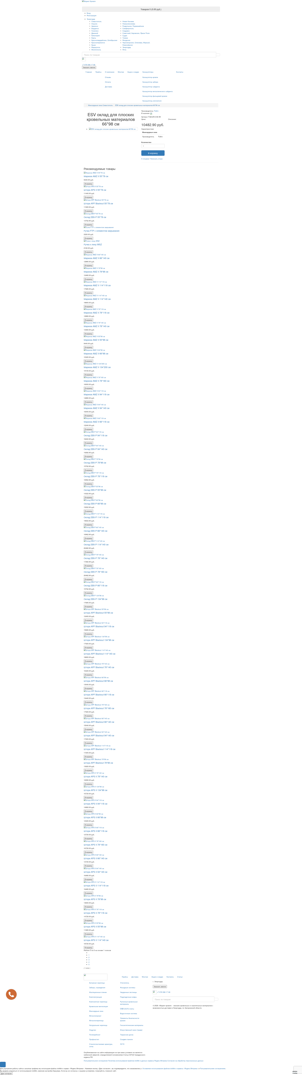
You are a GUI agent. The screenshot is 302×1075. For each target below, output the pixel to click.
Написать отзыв (156, 159)
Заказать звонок (89, 67)
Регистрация (91, 15)
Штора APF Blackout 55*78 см (98, 203)
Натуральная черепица (98, 1025)
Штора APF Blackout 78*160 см (99, 708)
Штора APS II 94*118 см (95, 803)
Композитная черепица (98, 1001)
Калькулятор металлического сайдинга (158, 91)
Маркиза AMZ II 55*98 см (96, 339)
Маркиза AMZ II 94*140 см (96, 408)
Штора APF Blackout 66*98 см (98, 680)
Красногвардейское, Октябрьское (104, 40)
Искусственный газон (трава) (131, 1030)
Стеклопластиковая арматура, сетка (101, 1045)
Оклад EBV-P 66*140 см (95, 530)
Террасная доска (126, 1034)
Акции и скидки (133, 72)
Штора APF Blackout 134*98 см (99, 639)
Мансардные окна (96, 1011)
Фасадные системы (127, 987)
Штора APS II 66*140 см (95, 858)
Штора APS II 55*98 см (95, 926)
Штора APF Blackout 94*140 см (99, 735)
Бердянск (95, 28)
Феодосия (126, 40)
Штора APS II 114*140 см (96, 940)
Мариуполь (95, 47)
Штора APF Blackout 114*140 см (99, 653)
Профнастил (94, 1039)
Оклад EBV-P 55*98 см (95, 489)
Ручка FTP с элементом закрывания (101, 230)
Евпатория (95, 35)
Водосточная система (128, 1013)
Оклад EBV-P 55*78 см (95, 217)
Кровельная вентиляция (98, 1006)
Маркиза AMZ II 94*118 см (96, 394)
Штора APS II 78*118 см (95, 912)
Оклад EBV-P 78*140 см (95, 558)
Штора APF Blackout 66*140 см (99, 721)
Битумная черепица (97, 983)
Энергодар (91, 19)
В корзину (153, 153)
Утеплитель (124, 983)
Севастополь (96, 21)
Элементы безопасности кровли (129, 1019)
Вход (88, 13)
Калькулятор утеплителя (152, 101)
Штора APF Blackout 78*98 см (98, 762)
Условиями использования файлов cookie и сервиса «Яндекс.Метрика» (170, 1068)
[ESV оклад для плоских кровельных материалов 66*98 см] (113, 129)
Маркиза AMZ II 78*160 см (96, 380)
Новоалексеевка (128, 24)
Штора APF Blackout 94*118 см (99, 626)
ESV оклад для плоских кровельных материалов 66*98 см (137, 105)
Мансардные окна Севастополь (100, 105)
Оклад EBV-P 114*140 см (96, 544)
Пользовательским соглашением (212, 1068)
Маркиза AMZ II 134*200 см (97, 367)
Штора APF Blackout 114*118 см (99, 749)
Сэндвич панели (126, 1039)
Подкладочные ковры (128, 997)
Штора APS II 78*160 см (95, 844)
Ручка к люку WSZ (93, 244)
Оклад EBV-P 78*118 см (95, 476)
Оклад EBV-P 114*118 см (96, 517)
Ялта (124, 49)
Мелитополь (96, 49)
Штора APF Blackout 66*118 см (99, 694)
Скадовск (126, 31)
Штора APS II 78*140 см (95, 776)
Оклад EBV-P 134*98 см (95, 598)
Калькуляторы (148, 72)
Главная (89, 72)
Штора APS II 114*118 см (96, 885)
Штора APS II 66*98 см (95, 817)
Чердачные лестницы (128, 992)
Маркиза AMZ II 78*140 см (96, 326)
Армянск (94, 26)
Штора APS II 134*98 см (95, 790)
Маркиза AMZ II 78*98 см (96, 271)
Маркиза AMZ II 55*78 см (96, 176)
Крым (93, 45)
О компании (109, 72)
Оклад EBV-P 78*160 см (95, 571)
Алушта (94, 24)
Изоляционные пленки (98, 992)
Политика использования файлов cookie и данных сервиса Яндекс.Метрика (137, 1060)
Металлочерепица (96, 1020)
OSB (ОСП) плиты (127, 1008)
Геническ (94, 31)
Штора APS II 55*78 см (95, 189)
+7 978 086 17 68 (88, 64)
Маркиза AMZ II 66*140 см (96, 258)
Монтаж (121, 72)
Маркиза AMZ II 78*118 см (96, 312)
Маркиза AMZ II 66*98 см (96, 353)
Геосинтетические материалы (131, 1025)
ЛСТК (122, 1044)
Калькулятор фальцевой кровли (155, 96)
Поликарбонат (94, 1034)
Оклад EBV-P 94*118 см (95, 435)
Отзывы (108, 77)
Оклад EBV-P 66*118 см (95, 585)
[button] (3, 1064)
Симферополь (128, 28)
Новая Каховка (128, 21)
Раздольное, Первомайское (133, 26)
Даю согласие (6, 1073)
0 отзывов (145, 159)
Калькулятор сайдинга (151, 86)
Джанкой (94, 33)
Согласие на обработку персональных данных (185, 1060)
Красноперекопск (98, 42)
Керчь (93, 38)
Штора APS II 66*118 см (95, 830)
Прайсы (98, 72)
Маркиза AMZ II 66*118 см (96, 421)
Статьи (179, 977)
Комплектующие (95, 997)
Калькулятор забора (150, 82)
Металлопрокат (95, 1016)
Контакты (179, 72)
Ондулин (92, 1030)
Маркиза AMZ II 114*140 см (97, 298)
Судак (124, 35)
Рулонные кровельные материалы (129, 1002)
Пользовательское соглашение (96, 1060)
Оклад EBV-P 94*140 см (95, 448)
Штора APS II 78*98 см (95, 899)
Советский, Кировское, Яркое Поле (136, 33)
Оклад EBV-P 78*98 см (95, 462)
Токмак (125, 38)
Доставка (108, 86)
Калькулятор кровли (150, 77)
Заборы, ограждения (97, 987)
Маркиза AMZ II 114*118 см (97, 285)
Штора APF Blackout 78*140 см (99, 667)
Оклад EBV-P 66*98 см (95, 503)
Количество (146, 142)
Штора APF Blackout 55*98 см (98, 612)
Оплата (108, 82)
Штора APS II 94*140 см (95, 871)
